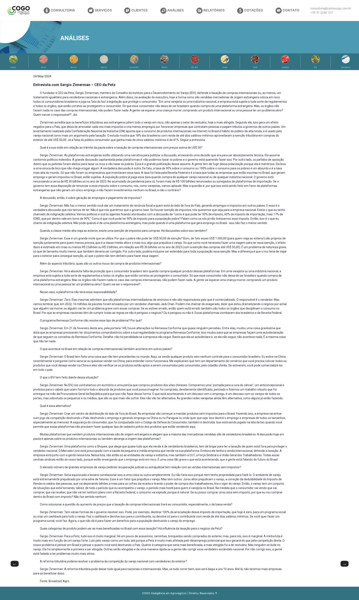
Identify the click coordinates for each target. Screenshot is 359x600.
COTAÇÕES (253, 10)
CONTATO (290, 10)
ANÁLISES (175, 10)
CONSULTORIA (62, 10)
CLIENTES (139, 10)
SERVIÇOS (103, 10)
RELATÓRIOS (214, 10)
